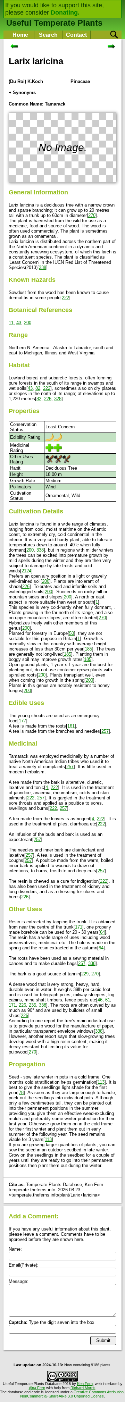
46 (100, 999)
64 (102, 932)
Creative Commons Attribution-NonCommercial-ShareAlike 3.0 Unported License (72, 1394)
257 (105, 731)
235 (32, 1005)
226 (47, 398)
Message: (18, 1281)
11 (11, 322)
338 (42, 267)
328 (57, 398)
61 (107, 999)
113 (101, 1082)
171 (78, 927)
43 (18, 322)
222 (65, 297)
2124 (26, 570)
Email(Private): (24, 1265)
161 (71, 726)
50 (71, 633)
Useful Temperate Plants (54, 22)
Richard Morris (82, 1388)
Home (20, 35)
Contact (76, 35)
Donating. (65, 12)
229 (85, 973)
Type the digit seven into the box (51, 1322)
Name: (15, 1249)
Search (48, 35)
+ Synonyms (22, 92)
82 (37, 388)
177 (22, 720)
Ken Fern (85, 1384)
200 (27, 322)
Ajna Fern (37, 1388)
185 (88, 649)
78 (21, 1092)
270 (91, 215)
